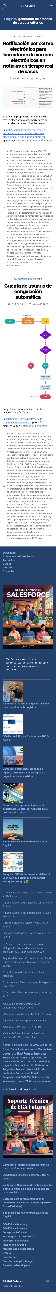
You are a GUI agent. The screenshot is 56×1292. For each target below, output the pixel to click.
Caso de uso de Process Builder (22, 166)
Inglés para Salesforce (16, 1240)
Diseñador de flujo (15, 464)
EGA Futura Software (15, 1228)
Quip (27, 1073)
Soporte (21, 259)
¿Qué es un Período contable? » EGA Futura (27, 1014)
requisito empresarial (33, 528)
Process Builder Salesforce (19, 252)
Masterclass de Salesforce (18, 1248)
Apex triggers (40, 154)
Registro (24, 256)
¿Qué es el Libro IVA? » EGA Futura (22, 1026)
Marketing (44, 1061)
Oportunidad (22, 1065)
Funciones (11, 222)
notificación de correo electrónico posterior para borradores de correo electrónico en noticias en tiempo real (24, 134)
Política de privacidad (13, 1286)
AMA (43, 439)
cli (39, 166)
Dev (14, 1053)
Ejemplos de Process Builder (31, 470)
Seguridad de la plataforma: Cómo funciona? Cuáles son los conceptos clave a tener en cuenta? (27, 962)
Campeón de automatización (38, 163)
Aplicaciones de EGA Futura (18, 556)
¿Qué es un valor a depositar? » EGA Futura (26, 1020)
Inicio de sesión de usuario (25, 516)
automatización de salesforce (21, 160)
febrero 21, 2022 (40, 304)
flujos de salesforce (22, 213)
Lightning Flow (24, 237)
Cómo (9, 169)
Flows (9, 200)
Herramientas (37, 228)
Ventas (37, 1081)
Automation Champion (40, 140)
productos (9, 1073)
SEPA (14, 259)
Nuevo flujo (41, 240)
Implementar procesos (17, 234)
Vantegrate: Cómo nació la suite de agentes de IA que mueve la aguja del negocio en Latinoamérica (24, 772)
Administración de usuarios (38, 436)
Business (40, 160)
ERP (20, 188)
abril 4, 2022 (40, 78)
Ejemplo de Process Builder (27, 179)
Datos (15, 461)
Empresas (9, 1057)
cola (50, 166)
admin (10, 154)
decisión (23, 461)
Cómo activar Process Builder (27, 169)
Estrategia (21, 1057)
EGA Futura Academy (15, 1224)
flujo (15, 200)
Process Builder (39, 249)
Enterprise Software (15, 1232)
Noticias (18, 240)
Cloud (44, 166)
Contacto (8, 571)
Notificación (29, 240)
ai (39, 439)
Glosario (7, 567)
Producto (43, 1069)
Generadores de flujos (17, 507)
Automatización (36, 157)
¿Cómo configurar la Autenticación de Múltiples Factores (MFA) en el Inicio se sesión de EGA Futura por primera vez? (24, 948)
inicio (9, 516)
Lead (34, 1061)
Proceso (27, 249)
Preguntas (9, 1069)
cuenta (44, 458)
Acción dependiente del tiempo (22, 151)
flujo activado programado (34, 488)
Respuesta (9, 1077)
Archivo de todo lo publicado (21, 1089)
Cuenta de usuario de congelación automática (28, 291)
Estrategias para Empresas (19, 1236)
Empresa (32, 473)
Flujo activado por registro (31, 200)
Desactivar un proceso (38, 461)
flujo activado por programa (20, 485)
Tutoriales (8, 560)
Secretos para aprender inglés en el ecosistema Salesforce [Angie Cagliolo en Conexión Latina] (25, 809)
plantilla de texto (34, 246)
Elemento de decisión (17, 473)
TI (35, 259)
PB (24, 243)
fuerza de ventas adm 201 (30, 216)
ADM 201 (42, 151)
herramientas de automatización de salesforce (29, 231)
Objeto (10, 243)
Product (32, 1069)
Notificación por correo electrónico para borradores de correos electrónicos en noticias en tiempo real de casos (28, 57)
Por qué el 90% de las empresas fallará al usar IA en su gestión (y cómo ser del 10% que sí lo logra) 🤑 (26, 878)
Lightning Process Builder (24, 519)
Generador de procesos (35, 504)
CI (45, 452)
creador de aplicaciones (30, 176)
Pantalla (18, 243)
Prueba (36, 252)
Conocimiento (29, 172)
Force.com (41, 1057)
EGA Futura (28, 5)
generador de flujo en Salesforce (33, 222)
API (49, 154)
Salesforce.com (41, 1077)
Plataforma (41, 1065)
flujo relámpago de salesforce (35, 209)
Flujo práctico (13, 209)
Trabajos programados (20, 538)
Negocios (8, 1065)
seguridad (23, 532)
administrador (20, 154)
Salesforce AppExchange (18, 1261)
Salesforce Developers (28, 36)
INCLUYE (25, 1061)
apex (30, 154)
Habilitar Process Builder (18, 228)
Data (45, 176)
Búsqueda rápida (15, 163)
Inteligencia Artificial (15, 1244)
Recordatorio (13, 256)
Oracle (7, 1252)
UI (33, 538)
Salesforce (34, 256)
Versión (40, 259)
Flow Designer (44, 197)
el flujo (25, 185)
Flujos (9, 213)
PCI (27, 522)
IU (40, 516)
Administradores (29, 439)
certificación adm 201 (32, 452)
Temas (30, 259)
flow (34, 197)
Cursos (7, 563)
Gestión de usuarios (38, 507)
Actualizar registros (16, 433)
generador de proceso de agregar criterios (27, 225)
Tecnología (9, 1081)
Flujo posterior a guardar (40, 206)
